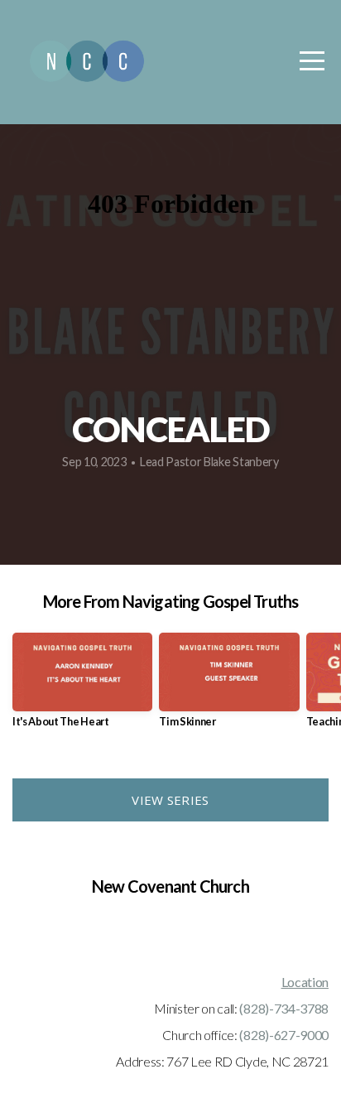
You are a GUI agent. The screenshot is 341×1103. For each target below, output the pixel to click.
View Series (170, 800)
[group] (82, 687)
